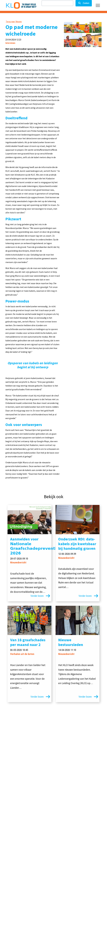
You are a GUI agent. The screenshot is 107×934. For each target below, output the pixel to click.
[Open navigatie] (98, 5)
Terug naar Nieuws (14, 21)
